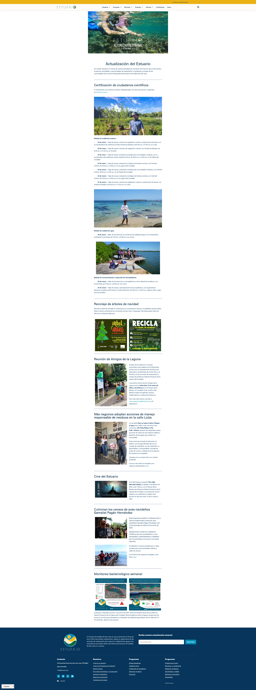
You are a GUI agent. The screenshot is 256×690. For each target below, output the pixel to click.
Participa (138, 7)
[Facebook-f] (58, 676)
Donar (169, 7)
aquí (147, 466)
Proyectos (116, 7)
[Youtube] (72, 676)
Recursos (127, 7)
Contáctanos (160, 7)
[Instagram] (67, 676)
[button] (198, 7)
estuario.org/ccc (102, 92)
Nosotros (105, 7)
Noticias (148, 7)
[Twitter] (63, 676)
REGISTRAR (190, 642)
